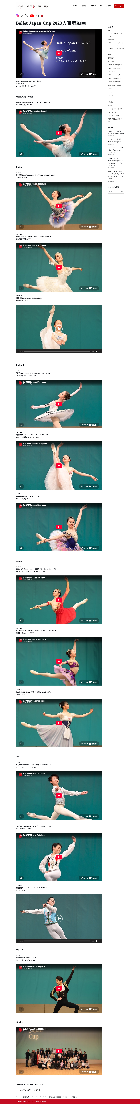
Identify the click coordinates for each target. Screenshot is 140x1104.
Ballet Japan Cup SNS (114, 85)
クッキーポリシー (115, 112)
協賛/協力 (111, 58)
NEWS (111, 88)
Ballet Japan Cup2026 (115, 65)
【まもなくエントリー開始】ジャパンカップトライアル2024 (115, 150)
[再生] (18, 351)
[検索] (122, 192)
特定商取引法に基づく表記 (58, 1097)
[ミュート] (96, 351)
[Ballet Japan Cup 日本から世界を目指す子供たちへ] (32, 6)
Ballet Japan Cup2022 (115, 81)
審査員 (110, 54)
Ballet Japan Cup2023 (115, 78)
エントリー (119, 6)
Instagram (112, 92)
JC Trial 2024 (113, 71)
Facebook (112, 95)
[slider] (57, 351)
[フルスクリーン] (99, 351)
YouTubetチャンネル (30, 1090)
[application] (59, 329)
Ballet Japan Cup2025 (115, 68)
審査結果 (111, 61)
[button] (59, 329)
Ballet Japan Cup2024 (115, 75)
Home (109, 30)
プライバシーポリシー (116, 109)
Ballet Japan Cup (28, 1101)
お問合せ (108, 6)
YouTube (111, 102)
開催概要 (111, 39)
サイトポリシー (114, 115)
